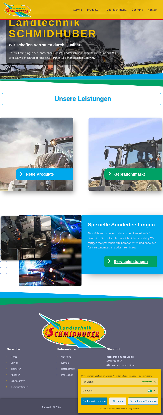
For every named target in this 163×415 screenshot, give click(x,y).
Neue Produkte (40, 174)
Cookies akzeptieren (94, 401)
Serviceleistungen (131, 261)
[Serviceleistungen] (109, 261)
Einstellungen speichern (143, 401)
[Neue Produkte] (21, 174)
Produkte (92, 9)
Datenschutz (122, 408)
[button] (99, 9)
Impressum (134, 408)
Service (77, 9)
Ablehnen (118, 401)
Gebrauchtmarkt (116, 9)
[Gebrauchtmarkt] (110, 174)
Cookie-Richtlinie (107, 408)
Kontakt (152, 9)
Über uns (137, 9)
